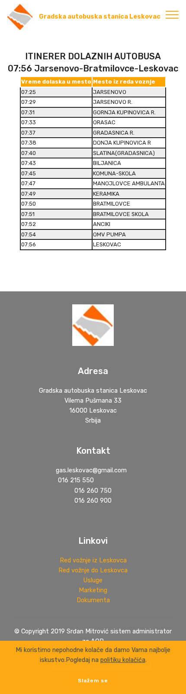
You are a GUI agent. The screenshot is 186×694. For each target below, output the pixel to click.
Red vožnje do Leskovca (93, 570)
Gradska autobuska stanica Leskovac (99, 16)
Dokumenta (93, 600)
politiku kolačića (122, 660)
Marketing (93, 590)
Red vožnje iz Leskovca (93, 560)
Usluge (93, 580)
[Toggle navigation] (172, 14)
